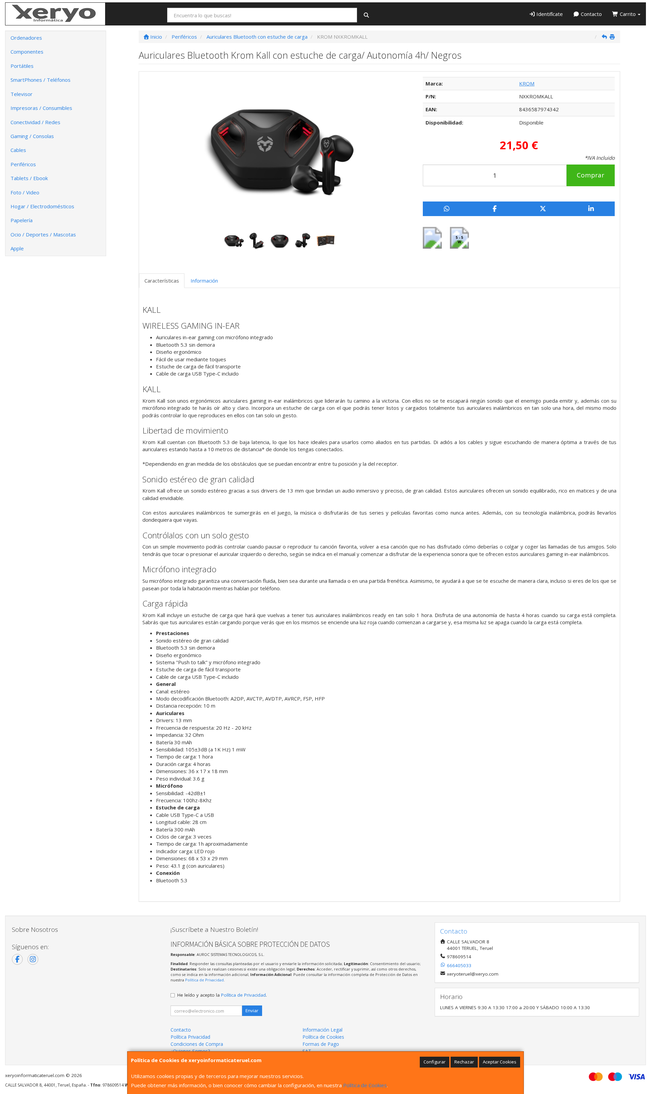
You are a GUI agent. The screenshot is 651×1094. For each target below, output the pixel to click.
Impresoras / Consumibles (41, 107)
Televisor (22, 94)
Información (204, 280)
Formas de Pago (320, 1044)
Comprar (590, 175)
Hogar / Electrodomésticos (42, 206)
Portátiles (22, 65)
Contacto (590, 14)
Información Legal (322, 1029)
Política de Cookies (365, 1085)
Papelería (22, 220)
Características (161, 280)
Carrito (627, 14)
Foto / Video (25, 192)
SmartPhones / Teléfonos (41, 79)
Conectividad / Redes (35, 122)
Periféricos (23, 164)
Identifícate (549, 14)
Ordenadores (26, 37)
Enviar (251, 1010)
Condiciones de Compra (197, 1044)
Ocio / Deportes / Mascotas (43, 234)
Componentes (27, 51)
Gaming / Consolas (32, 136)
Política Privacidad (190, 1037)
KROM (526, 83)
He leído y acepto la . (222, 995)
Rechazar (464, 1062)
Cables (18, 150)
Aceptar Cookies (499, 1062)
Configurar (434, 1062)
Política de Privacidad (204, 979)
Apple (17, 248)
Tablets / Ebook (29, 178)
